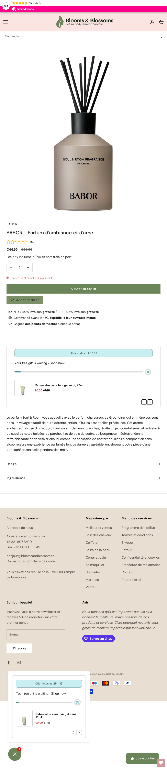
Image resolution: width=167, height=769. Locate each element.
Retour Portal (131, 580)
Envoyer (127, 542)
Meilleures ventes (99, 528)
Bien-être (93, 572)
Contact (128, 572)
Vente (90, 587)
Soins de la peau (98, 550)
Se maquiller (95, 565)
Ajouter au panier (84, 289)
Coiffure (92, 542)
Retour (127, 550)
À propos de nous (20, 528)
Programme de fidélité (138, 528)
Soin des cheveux (99, 535)
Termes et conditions (137, 535)
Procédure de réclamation (141, 565)
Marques (92, 580)
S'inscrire (19, 648)
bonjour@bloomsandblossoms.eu (31, 556)
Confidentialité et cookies (141, 557)
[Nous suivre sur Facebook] (9, 663)
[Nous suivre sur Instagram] (19, 663)
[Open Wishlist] (161, 763)
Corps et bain (96, 557)
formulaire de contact (41, 561)
